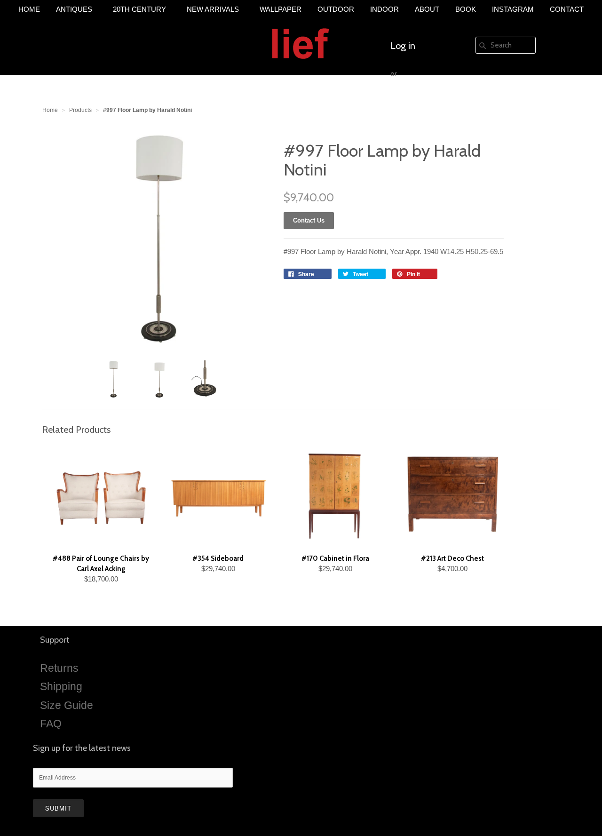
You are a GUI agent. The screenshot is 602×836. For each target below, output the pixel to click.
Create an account (427, 102)
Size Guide (66, 705)
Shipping (61, 686)
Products (80, 110)
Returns (59, 668)
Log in (402, 45)
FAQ (51, 723)
